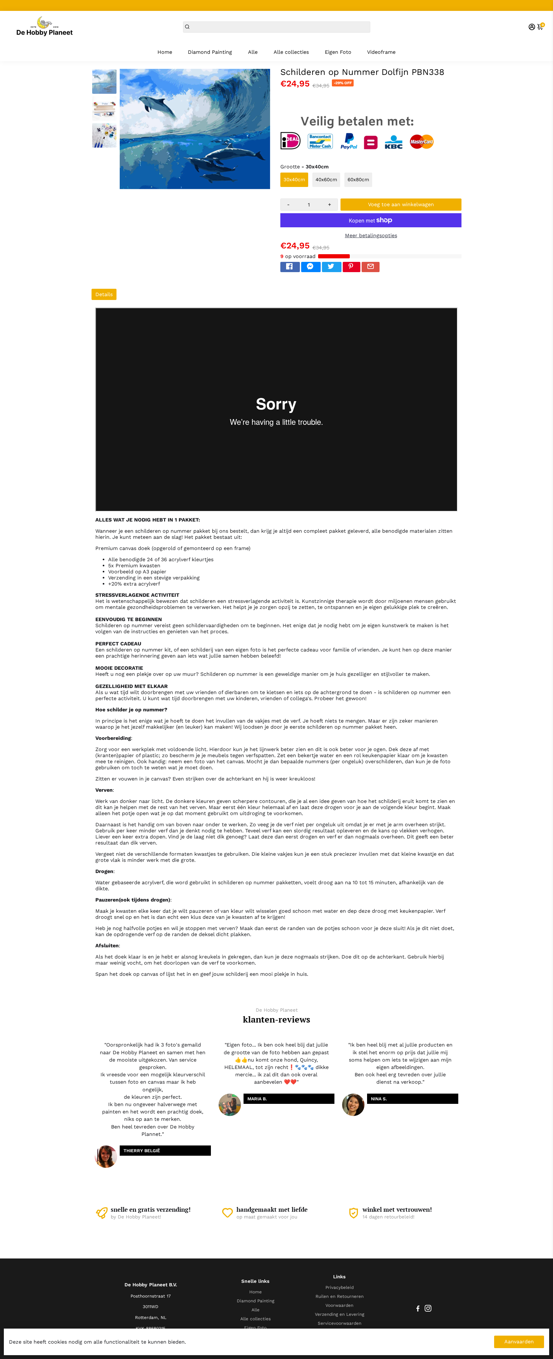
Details (104, 294)
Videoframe (381, 52)
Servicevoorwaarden (339, 1323)
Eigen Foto (338, 52)
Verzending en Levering (339, 1314)
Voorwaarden (339, 1305)
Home (164, 52)
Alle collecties (291, 52)
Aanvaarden (519, 1342)
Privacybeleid (339, 1287)
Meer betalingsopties (371, 235)
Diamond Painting (210, 52)
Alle (253, 52)
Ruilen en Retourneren (340, 1296)
